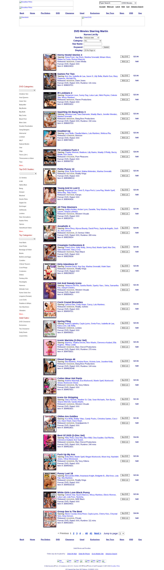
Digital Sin (22, 203)
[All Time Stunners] (49, 223)
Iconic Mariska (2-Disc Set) (72, 340)
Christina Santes (104, 419)
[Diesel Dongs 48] (49, 375)
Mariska (68, 342)
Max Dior (111, 247)
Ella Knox (110, 476)
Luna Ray (100, 190)
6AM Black (80, 499)
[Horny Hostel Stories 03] (49, 71)
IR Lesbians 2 (64, 93)
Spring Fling (64, 321)
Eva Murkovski (86, 380)
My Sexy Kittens (82, 385)
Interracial (22, 133)
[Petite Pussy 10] (49, 185)
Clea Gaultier (98, 438)
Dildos (21, 275)
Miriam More (105, 57)
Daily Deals (23, 332)
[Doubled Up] (49, 147)
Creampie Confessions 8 (70, 245)
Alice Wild (88, 438)
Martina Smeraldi (92, 57)
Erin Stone (68, 154)
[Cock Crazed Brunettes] (49, 318)
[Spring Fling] (49, 337)
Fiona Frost (69, 57)
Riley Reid (69, 438)
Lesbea (21, 213)
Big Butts (22, 112)
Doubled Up (63, 131)
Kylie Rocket (75, 171)
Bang (21, 188)
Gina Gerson (67, 516)
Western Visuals (82, 214)
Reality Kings (80, 173)
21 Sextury (23, 178)
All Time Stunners (67, 207)
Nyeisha (79, 497)
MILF (21, 140)
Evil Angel (22, 206)
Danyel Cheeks (68, 288)
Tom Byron (110, 400)
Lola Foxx (71, 497)
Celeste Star (70, 495)
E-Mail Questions (49, 566)
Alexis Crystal (70, 514)
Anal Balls (22, 243)
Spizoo (21, 224)
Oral (20, 148)
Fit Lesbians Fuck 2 (68, 150)
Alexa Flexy (70, 228)
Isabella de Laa (79, 76)
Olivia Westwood (71, 459)
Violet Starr (105, 266)
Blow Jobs (22, 122)
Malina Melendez (89, 171)
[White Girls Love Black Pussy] (49, 508)
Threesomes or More (26, 158)
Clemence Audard (104, 342)
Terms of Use (92, 566)
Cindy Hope (81, 304)
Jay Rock (79, 57)
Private (78, 518)
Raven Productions (83, 99)
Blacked (22, 196)
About (85, 566)
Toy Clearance (24, 329)
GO (140, 3)
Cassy (89, 304)
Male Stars (26, 74)
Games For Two (66, 74)
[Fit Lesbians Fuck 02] (49, 166)
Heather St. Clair (84, 400)
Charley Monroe (71, 152)
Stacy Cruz (75, 249)
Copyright (99, 566)
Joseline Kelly (106, 361)
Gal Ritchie (109, 438)
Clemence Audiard (65, 440)
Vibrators (22, 310)
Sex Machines (24, 307)
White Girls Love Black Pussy (73, 492)
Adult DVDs (26, 30)
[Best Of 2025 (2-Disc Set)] (49, 451)
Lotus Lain (93, 95)
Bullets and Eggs (25, 257)
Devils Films (23, 199)
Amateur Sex (23, 94)
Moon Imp (106, 457)
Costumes (22, 271)
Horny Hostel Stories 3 (69, 55)
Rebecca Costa (63, 59)
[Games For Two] (49, 90)
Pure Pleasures (81, 157)
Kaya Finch (90, 190)
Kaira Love (61, 326)
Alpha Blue (23, 185)
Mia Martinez (70, 361)
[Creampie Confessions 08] (49, 261)
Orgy (21, 151)
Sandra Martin (86, 285)
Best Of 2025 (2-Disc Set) (71, 435)
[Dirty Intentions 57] (49, 280)
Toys (20, 162)
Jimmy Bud (91, 247)
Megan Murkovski (93, 457)
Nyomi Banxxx (82, 495)
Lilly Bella (98, 76)
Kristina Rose (82, 361)
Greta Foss (95, 323)
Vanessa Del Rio (72, 285)
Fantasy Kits (23, 278)
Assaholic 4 (63, 226)
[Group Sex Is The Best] (49, 527)
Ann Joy (68, 76)
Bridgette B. (100, 476)
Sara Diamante (83, 114)
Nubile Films (23, 221)
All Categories (26, 55)
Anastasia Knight (87, 476)
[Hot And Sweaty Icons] (49, 299)
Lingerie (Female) (25, 296)
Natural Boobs (24, 144)
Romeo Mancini (78, 59)
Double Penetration (26, 126)
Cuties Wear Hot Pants (69, 378)
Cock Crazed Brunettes (70, 302)
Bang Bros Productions (85, 118)
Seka (107, 285)
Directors (26, 81)
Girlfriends (22, 210)
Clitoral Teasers (24, 264)
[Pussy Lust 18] (49, 489)
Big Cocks (22, 115)
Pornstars (26, 68)
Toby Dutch (71, 192)
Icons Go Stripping (67, 397)
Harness (22, 285)
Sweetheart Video (25, 228)
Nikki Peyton (104, 95)
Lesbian (22, 137)
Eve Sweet (78, 440)
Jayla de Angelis (106, 228)
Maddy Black (96, 114)
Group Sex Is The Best (69, 511)
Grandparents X (82, 423)
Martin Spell (110, 190)
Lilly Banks (92, 152)
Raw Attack (80, 252)
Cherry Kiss (70, 247)
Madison (83, 152)
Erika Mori (69, 457)
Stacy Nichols (71, 400)
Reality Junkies (81, 307)
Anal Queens (23, 97)
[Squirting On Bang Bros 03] (49, 128)
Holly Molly (80, 247)
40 (86, 533)
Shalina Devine (79, 342)
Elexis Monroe (110, 495)
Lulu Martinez (94, 133)
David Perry (93, 228)
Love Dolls (23, 300)
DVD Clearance (24, 322)
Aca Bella (69, 419)
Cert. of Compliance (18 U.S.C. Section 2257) (68, 566)
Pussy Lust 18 (65, 473)
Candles (22, 260)
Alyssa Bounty (81, 228)
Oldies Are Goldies (67, 416)
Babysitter (22, 105)
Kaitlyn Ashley (71, 209)
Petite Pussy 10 (65, 169)
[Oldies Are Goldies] (49, 432)
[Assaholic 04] (49, 242)
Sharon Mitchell (63, 402)
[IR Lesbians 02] (49, 109)
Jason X (89, 76)
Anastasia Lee (71, 190)
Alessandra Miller (72, 476)
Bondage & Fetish (25, 250)
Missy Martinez (68, 97)
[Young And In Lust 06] (49, 204)
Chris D (81, 190)
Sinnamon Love (71, 95)
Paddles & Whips (25, 303)
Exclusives (26, 36)
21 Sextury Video (82, 233)
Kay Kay (81, 266)
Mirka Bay (61, 192)
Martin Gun (107, 76)
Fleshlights (23, 282)
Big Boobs (22, 108)
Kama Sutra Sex (24, 293)
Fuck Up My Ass (66, 454)
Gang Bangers (24, 130)
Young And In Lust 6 (68, 188)
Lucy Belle (69, 133)
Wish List (125, 61)
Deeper (21, 192)
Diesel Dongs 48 (66, 359)
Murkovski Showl (71, 383)
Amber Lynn (83, 209)
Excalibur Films (115, 566)
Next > (97, 533)
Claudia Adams (81, 133)
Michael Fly (71, 78)
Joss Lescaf (65, 230)
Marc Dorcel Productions (85, 347)
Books (21, 253)
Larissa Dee (70, 304)
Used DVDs (26, 43)
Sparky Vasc (98, 285)
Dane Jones (80, 80)
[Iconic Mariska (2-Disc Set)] (49, 356)
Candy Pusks (90, 419)
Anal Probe (23, 246)
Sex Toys (26, 49)
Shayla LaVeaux (71, 211)
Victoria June (94, 361)
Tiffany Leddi (70, 345)
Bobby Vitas (79, 419)
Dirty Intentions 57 (67, 264)
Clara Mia (79, 438)
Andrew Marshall (72, 380)
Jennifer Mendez (110, 114)
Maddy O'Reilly (104, 152)
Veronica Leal (70, 114)
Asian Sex (22, 101)
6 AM (21, 181)
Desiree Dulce (71, 266)
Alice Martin (91, 342)
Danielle (92, 209)
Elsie (67, 171)
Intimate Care (24, 289)
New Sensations (25, 217)
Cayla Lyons (85, 323)
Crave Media (80, 61)
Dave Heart (66, 421)
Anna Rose (82, 514)
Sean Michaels (98, 400)
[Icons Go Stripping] (49, 413)
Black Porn (23, 119)
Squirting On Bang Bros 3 (71, 112)
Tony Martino (101, 209)
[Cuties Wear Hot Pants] (49, 394)
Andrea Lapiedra (72, 323)
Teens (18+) (23, 155)
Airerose (78, 135)
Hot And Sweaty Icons (69, 283)
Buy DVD (125, 57)
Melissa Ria (106, 133)
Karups (78, 195)
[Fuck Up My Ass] (49, 470)
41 (91, 533)
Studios (26, 62)
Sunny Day (83, 95)
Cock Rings (23, 268)
